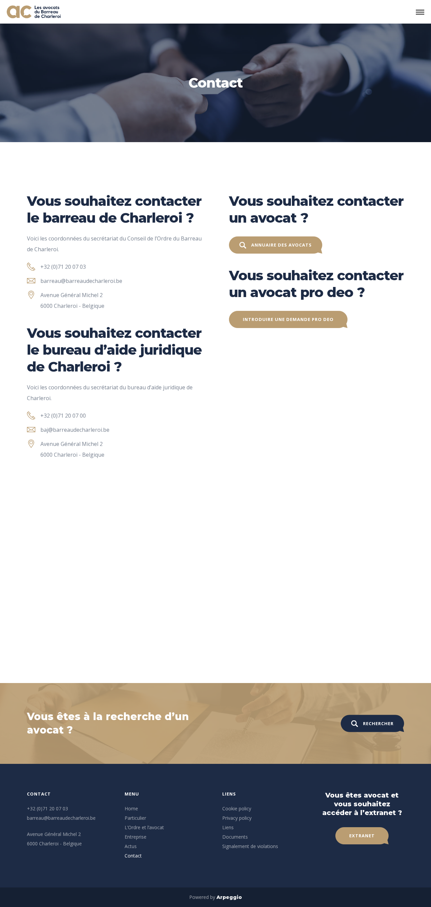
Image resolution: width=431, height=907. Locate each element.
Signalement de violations (250, 846)
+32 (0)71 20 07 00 (63, 415)
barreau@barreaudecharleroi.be (81, 281)
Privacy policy (237, 818)
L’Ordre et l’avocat (144, 827)
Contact (133, 855)
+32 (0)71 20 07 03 (63, 266)
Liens (228, 827)
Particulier (135, 818)
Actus (131, 846)
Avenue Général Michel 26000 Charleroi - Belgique (72, 300)
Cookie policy (236, 808)
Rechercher (378, 723)
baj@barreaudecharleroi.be (74, 429)
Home (131, 808)
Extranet (362, 836)
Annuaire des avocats (281, 245)
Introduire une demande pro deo (288, 319)
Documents (235, 837)
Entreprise (135, 837)
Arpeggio (229, 897)
